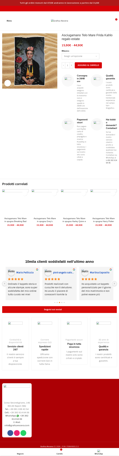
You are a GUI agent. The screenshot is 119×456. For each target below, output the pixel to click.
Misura (65, 51)
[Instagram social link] (57, 8)
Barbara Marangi (25, 272)
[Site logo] (59, 20)
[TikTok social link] (65, 8)
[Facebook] (10, 433)
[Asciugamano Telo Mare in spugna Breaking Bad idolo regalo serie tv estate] (15, 202)
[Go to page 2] (59, 302)
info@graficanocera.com (16, 425)
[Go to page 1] (57, 302)
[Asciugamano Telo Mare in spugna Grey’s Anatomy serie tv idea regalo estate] (45, 202)
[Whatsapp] (23, 433)
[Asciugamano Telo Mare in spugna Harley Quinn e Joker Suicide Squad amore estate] (74, 202)
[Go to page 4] (64, 302)
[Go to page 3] (61, 302)
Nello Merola (60, 272)
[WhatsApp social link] (61, 8)
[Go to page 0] (54, 302)
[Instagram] (17, 433)
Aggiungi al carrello (88, 65)
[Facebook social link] (54, 8)
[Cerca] (109, 21)
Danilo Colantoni (99, 272)
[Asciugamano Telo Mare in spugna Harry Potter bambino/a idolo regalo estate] (103, 202)
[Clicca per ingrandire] (7, 83)
